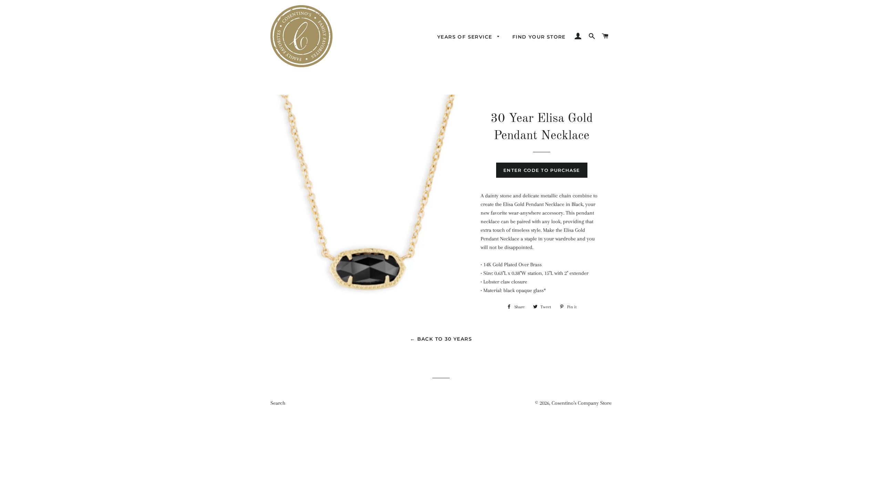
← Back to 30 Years (441, 339)
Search (277, 403)
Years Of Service (465, 37)
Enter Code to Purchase (541, 170)
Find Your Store (539, 37)
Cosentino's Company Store (582, 403)
